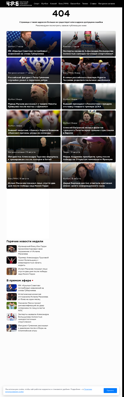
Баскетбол (75, 4)
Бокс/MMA (64, 4)
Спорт (36, 4)
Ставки (93, 4)
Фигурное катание (106, 4)
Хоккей (53, 4)
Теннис (85, 4)
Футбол (44, 4)
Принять (110, 390)
